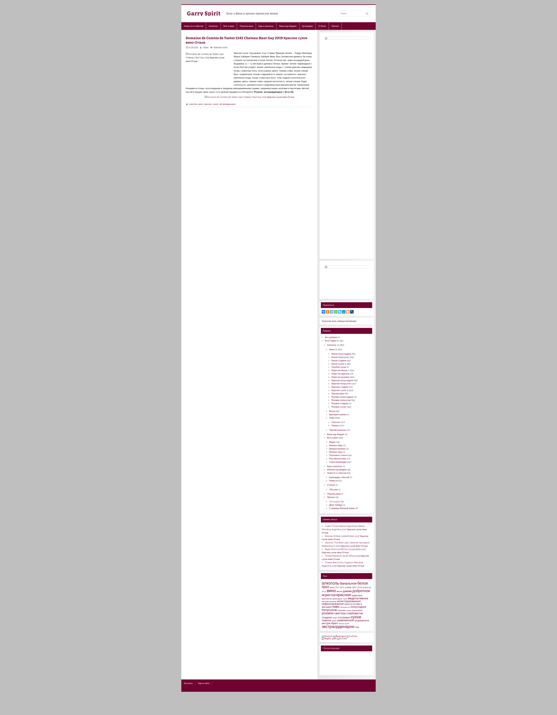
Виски (332, 411)
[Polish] (327, 666)
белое (362, 583)
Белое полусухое (340, 357)
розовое (328, 613)
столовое (344, 617)
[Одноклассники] (327, 312)
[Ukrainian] (331, 654)
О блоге (322, 26)
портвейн (342, 610)
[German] (338, 654)
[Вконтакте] (339, 636)
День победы (335, 505)
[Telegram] (331, 312)
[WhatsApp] (335, 312)
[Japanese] (335, 662)
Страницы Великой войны (342, 508)
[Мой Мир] (344, 312)
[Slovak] (342, 666)
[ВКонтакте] (323, 312)
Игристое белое (339, 370)
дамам (347, 591)
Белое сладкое (338, 360)
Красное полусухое (341, 383)
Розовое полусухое (341, 400)
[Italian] (331, 662)
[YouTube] (352, 636)
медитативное (358, 598)
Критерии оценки (337, 414)
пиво (335, 607)
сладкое (327, 617)
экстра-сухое (344, 624)
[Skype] (339, 312)
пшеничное (357, 610)
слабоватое (354, 613)
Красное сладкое (340, 387)
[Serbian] (338, 666)
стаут (334, 617)
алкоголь (193, 104)
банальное (348, 583)
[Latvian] (342, 662)
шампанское (345, 620)
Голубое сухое (338, 367)
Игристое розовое (340, 377)
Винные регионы (337, 448)
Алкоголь (213, 26)
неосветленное (329, 601)
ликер (345, 599)
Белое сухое (337, 364)
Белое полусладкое (341, 354)
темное (326, 620)
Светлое (335, 422)
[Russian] (323, 654)
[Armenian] (323, 658)
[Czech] (335, 658)
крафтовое (357, 595)
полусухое (329, 610)
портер (348, 610)
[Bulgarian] (331, 658)
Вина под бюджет (288, 26)
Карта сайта (204, 683)
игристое (329, 595)
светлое (340, 613)
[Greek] (327, 662)
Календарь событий (339, 477)
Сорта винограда (337, 462)
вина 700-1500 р (338, 587)
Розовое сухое (338, 407)
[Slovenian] (323, 670)
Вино (331, 349)
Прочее (335, 26)
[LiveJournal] (352, 312)
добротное (361, 591)
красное (208, 104)
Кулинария (307, 26)
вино (201, 104)
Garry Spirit (204, 13)
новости (348, 604)
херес (334, 621)
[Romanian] (335, 666)
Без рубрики (331, 337)
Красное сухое (220, 47)
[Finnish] (323, 662)
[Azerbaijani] (327, 658)
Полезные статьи (338, 455)
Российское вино (337, 458)
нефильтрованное (333, 603)
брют (326, 587)
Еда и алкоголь (266, 26)
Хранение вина (329, 321)
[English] (335, 654)
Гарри (205, 47)
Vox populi (334, 501)
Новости (333, 480)
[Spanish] (327, 670)
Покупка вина (246, 26)
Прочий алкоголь (337, 430)
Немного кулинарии (337, 469)
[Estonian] (342, 658)
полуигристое (345, 607)
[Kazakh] (338, 662)
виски (339, 591)
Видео (332, 442)
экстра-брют (330, 623)
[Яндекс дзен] (329, 638)
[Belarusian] (327, 654)
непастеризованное (349, 601)
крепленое (327, 598)
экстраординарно (227, 104)
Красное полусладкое (342, 380)
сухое (215, 104)
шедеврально (362, 620)
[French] (342, 654)
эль (357, 627)
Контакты (188, 683)
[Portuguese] (331, 666)
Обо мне (333, 489)
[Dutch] (338, 658)
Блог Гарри (330, 340)
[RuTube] (342, 638)
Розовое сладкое (339, 403)
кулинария (337, 598)
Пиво (331, 418)
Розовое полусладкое (342, 397)
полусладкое (358, 606)
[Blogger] (348, 312)
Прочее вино (337, 393)
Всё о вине (228, 26)
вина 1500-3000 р (355, 587)
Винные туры (335, 452)
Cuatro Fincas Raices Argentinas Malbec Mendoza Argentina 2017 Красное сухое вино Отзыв (344, 529)
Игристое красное (340, 373)
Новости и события (193, 26)
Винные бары (336, 445)
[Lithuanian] (323, 666)
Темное (335, 425)
